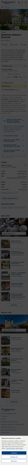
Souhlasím (14, 453)
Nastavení (14, 461)
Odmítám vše (14, 457)
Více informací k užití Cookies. (14, 448)
